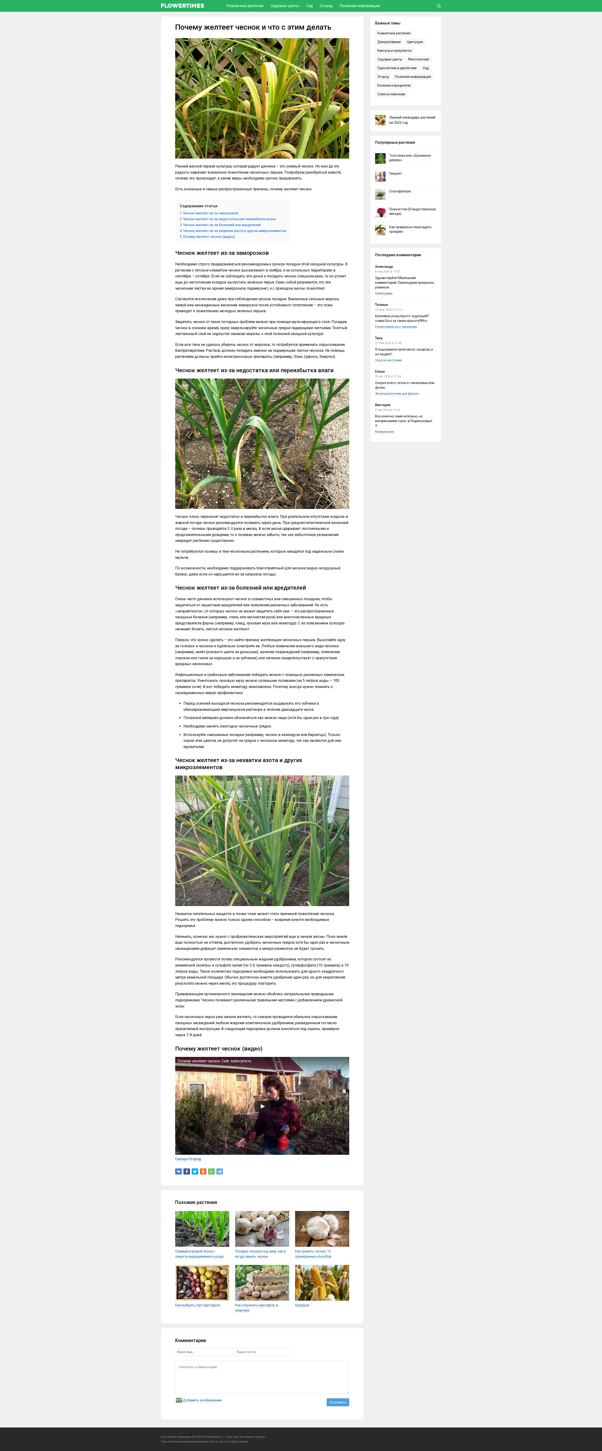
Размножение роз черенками (396, 326)
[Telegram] (219, 1171)
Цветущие (415, 42)
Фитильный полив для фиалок (397, 393)
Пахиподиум (383, 293)
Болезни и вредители (394, 85)
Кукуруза (302, 1305)
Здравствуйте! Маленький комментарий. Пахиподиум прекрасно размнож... (404, 282)
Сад (309, 6)
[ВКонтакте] (178, 1171)
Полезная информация (360, 6)
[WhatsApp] (211, 1171)
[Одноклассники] (203, 1171)
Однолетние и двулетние (397, 68)
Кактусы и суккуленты (394, 50)
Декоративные (389, 42)
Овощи (181, 1159)
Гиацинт (395, 173)
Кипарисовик (384, 431)
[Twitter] (195, 1171)
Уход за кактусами (388, 360)
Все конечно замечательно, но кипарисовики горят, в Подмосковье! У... (403, 421)
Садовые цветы (284, 6)
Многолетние (418, 59)
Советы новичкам (391, 94)
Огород (326, 6)
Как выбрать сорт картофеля (197, 1305)
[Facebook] (186, 1171)
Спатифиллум (400, 191)
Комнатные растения (244, 6)
